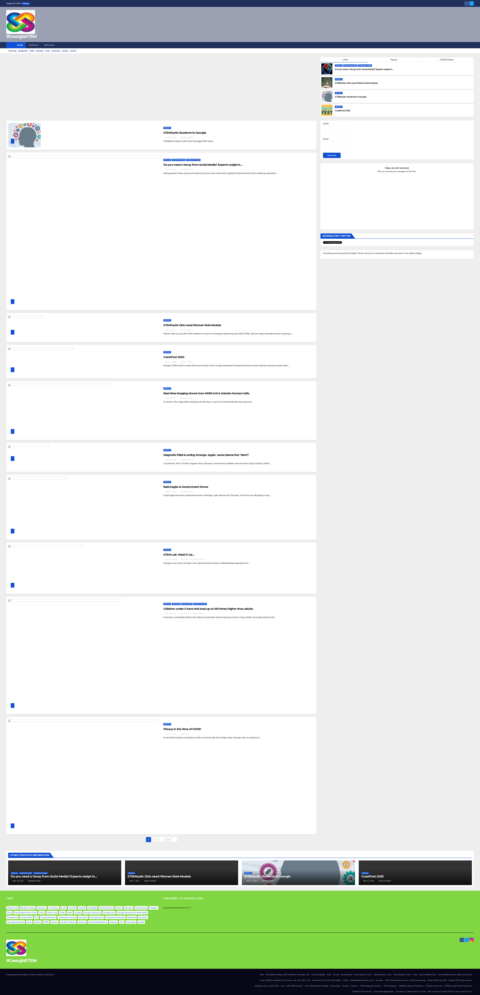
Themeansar (49, 975)
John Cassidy (185, 330)
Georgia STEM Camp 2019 (437, 980)
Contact (33, 45)
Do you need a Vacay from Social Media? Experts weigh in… (202, 164)
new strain (143, 917)
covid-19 (73, 51)
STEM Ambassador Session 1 (371, 986)
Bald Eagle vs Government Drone (185, 487)
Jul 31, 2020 (170, 613)
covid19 (82, 908)
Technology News (364, 65)
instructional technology (115, 917)
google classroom (48, 917)
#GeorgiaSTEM (21, 36)
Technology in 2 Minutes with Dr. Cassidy (411, 991)
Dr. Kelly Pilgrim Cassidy (192, 559)
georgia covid (109, 913)
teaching (113, 922)
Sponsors (354, 986)
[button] (472, 45)
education (39, 51)
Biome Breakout (346, 975)
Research (345, 986)
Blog (415, 975)
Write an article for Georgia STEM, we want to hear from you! (450, 991)
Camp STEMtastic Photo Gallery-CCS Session (455, 975)
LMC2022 (184, 734)
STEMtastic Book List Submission (411, 986)
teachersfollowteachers (97, 922)
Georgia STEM (26, 917)
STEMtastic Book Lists (434, 986)
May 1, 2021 (170, 330)
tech (122, 922)
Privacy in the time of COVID (182, 729)
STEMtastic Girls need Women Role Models (192, 325)
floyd (9, 913)
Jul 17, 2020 (170, 734)
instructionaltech (96, 917)
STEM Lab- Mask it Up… (178, 554)
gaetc (62, 913)
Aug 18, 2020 (170, 460)
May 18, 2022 (170, 169)
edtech (119, 908)
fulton (41, 913)
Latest (345, 60)
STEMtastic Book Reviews (362, 991)
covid (47, 51)
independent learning (67, 917)
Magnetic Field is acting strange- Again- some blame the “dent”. (206, 455)
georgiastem (23, 51)
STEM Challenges (390, 986)
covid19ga (92, 908)
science (37, 922)
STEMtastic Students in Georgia (184, 132)
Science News (187, 604)
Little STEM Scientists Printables (317, 986)
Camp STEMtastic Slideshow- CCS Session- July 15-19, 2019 (282, 980)
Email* (326, 139)
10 (168, 839)
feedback (154, 908)
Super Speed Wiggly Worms (384, 991)
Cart (308, 980)
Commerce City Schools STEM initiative (326, 980)
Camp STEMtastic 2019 (427, 975)
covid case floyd (106, 908)
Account (336, 975)
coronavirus (56, 51)
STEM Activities (446, 60)
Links (282, 986)
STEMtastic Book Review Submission (458, 986)
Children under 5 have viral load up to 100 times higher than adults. (208, 608)
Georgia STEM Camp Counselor (460, 980)
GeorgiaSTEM (186, 137)
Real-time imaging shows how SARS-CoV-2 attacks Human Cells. (206, 393)
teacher (54, 922)
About (329, 975)
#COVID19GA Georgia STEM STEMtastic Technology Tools (287, 975)
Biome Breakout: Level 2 (383, 975)
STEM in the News (350, 65)
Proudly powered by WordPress (18, 975)
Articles (49, 45)
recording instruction (15, 922)
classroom (41, 908)
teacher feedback (68, 922)
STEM (32, 51)
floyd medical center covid (25, 913)
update (141, 922)
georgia (65, 51)
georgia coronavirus (92, 913)
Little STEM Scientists (294, 986)
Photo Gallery (335, 986)
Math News (176, 604)
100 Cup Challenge (318, 975)
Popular (393, 60)
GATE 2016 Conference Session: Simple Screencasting (405, 980)
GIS (36, 917)
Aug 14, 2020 (170, 492)
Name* (326, 124)
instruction (83, 917)
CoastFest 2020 (173, 357)
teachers (82, 922)
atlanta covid (12, 908)
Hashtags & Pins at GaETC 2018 (267, 986)
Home (20, 45)
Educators (379, 980)
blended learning (27, 908)
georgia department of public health (132, 913)
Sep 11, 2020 (170, 137)
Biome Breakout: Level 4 (403, 975)
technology (131, 922)
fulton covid (52, 913)
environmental (141, 908)
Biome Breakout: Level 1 (363, 975)
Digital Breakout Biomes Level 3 (362, 980)
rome (29, 922)
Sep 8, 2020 (170, 398)
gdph (70, 913)
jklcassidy (132, 917)
